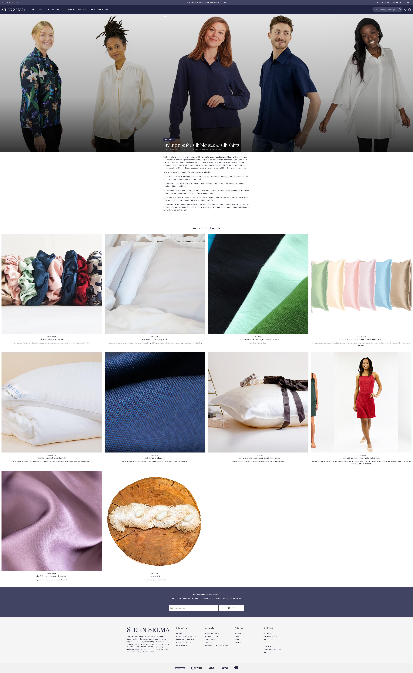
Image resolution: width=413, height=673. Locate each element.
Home (165, 149)
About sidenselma (212, 633)
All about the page (212, 636)
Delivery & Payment (184, 642)
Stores (387, 2)
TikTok (236, 639)
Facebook (238, 633)
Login (409, 2)
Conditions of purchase (185, 639)
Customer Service (398, 2)
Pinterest (237, 642)
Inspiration (174, 149)
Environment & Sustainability (216, 645)
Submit (231, 608)
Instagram (238, 636)
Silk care (380, 2)
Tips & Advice (169, 140)
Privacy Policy (181, 645)
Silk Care (208, 642)
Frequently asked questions (186, 636)
